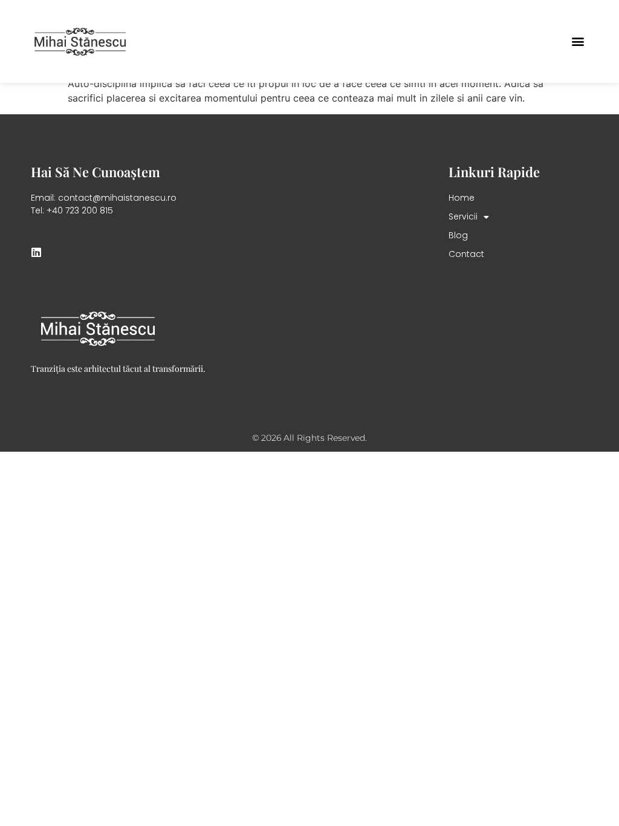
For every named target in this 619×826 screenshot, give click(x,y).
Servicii (463, 216)
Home (462, 198)
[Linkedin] (36, 252)
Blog (458, 235)
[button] (578, 41)
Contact (466, 254)
